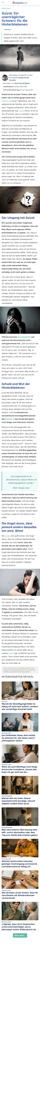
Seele (10, 653)
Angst (7, 536)
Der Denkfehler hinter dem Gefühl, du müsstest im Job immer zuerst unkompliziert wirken (19, 738)
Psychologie (6, 733)
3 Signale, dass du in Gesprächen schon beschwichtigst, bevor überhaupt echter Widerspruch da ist (19, 927)
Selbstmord (6, 101)
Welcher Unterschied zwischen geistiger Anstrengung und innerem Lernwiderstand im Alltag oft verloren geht (19, 864)
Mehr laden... (20, 935)
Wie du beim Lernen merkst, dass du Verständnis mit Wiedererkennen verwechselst (20, 895)
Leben (21, 111)
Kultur (4, 701)
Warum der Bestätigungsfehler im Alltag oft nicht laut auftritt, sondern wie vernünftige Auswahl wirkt (20, 706)
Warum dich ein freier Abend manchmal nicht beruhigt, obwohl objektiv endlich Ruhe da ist (18, 801)
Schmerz (10, 419)
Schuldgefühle (24, 337)
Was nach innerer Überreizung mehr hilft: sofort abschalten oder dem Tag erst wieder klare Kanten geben (19, 832)
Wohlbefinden (6, 8)
